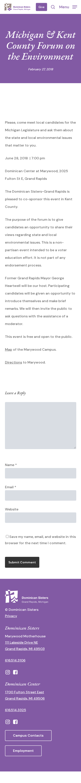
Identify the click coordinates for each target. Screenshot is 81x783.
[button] (68, 6)
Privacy (11, 616)
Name (11, 465)
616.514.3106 (15, 660)
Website (11, 509)
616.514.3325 (15, 710)
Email (10, 487)
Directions (13, 362)
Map (8, 349)
